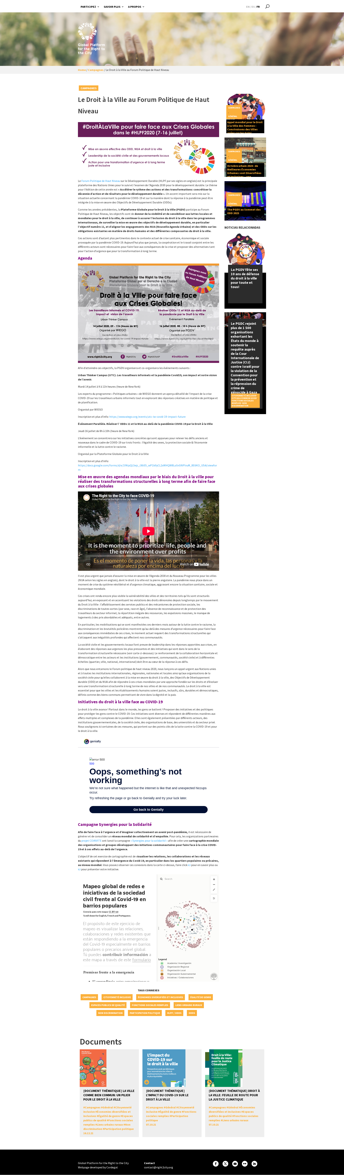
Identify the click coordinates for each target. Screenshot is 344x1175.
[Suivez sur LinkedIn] (254, 1164)
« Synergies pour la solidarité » (149, 840)
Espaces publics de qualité (108, 1005)
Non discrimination (110, 1013)
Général (232, 116)
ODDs (192, 1013)
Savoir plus (112, 6)
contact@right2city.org (158, 1167)
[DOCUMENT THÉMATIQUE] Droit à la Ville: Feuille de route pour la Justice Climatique (234, 1095)
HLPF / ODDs (174, 1013)
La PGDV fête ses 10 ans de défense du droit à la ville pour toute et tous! (245, 278)
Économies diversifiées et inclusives (160, 997)
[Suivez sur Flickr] (245, 1164)
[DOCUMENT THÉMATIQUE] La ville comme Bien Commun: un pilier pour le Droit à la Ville (109, 1095)
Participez (88, 6)
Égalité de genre (200, 997)
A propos (134, 6)
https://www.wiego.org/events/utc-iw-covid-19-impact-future (147, 416)
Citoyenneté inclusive (117, 997)
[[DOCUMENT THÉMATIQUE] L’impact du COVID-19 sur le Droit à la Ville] (146, 1082)
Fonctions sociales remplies (150, 1005)
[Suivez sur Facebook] (216, 1164)
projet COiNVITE (91, 840)
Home (82, 70)
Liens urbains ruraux (188, 1005)
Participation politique (145, 1013)
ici (189, 865)
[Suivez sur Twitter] (225, 1164)
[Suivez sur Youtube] (235, 1164)
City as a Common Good (244, 398)
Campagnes (96, 70)
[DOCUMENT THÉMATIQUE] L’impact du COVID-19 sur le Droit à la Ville (167, 1095)
